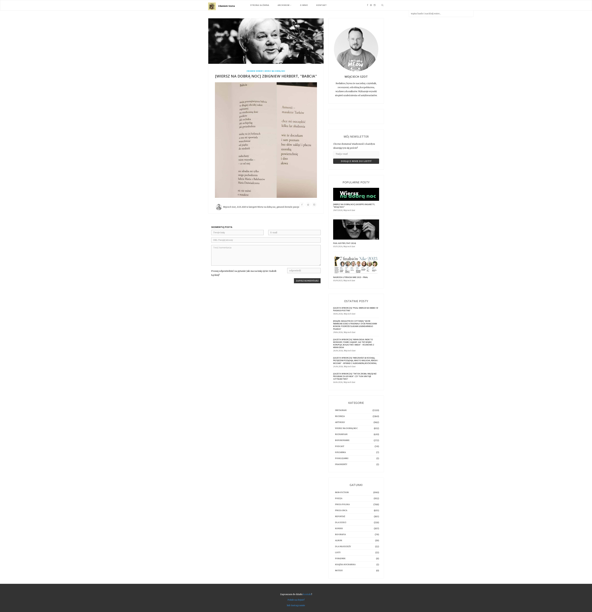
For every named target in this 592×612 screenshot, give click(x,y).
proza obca (341, 510)
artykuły (340, 422)
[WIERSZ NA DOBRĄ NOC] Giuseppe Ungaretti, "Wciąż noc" (354, 205)
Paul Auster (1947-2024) (344, 243)
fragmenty (341, 464)
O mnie (304, 5)
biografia (340, 534)
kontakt (307, 594)
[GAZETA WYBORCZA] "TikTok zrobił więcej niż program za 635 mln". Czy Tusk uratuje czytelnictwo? (354, 376)
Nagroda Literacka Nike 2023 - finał (350, 277)
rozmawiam (341, 434)
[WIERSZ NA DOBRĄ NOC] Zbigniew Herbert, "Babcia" (266, 76)
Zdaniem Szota (226, 5)
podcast (339, 446)
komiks (339, 528)
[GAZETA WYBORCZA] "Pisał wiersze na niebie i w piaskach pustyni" (355, 309)
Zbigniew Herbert (255, 71)
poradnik (340, 558)
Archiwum (284, 5)
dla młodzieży (343, 546)
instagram (341, 410)
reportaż (340, 516)
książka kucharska (345, 564)
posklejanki (341, 458)
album (338, 540)
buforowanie (342, 440)
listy (338, 552)
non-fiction (342, 492)
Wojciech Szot (229, 207)
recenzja (340, 416)
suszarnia (340, 452)
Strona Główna (259, 5)
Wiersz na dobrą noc (275, 71)
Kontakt (321, 5)
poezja (296, 207)
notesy (339, 570)
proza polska (342, 504)
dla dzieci (340, 522)
